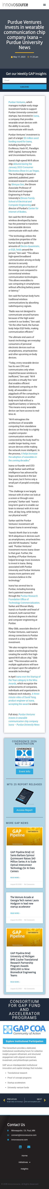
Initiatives (23, 1162)
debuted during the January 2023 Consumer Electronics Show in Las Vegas (24, 167)
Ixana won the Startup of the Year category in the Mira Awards (24, 680)
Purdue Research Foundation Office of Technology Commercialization (24, 599)
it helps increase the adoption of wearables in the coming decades (23, 457)
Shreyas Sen (17, 184)
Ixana (36, 115)
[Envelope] (29, 1147)
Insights (24, 1168)
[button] (44, 5)
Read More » (15, 878)
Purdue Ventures (17, 102)
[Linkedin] (20, 1147)
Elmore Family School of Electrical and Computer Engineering (22, 201)
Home (25, 1155)
